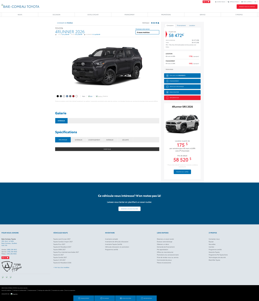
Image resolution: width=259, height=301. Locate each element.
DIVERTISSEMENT (94, 140)
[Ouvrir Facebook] (3, 277)
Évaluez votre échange (164, 242)
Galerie (105, 96)
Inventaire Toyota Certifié (113, 244)
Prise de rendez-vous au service (167, 257)
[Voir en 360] (90, 96)
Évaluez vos (177, 75)
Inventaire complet (111, 239)
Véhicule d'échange (177, 86)
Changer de (65, 23)
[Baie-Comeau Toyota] (20, 5)
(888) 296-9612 (12, 249)
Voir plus (107, 149)
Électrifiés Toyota (214, 260)
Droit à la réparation (70, 290)
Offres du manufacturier (165, 252)
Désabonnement (32, 290)
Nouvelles (212, 244)
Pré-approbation (162, 249)
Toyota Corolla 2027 (60, 257)
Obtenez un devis (163, 244)
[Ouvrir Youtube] (11, 277)
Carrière (211, 247)
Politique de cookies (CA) (44, 290)
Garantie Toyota (214, 252)
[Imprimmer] (158, 23)
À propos (239, 15)
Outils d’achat (93, 15)
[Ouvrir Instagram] (7, 277)
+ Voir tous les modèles (61, 267)
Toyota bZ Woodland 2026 (62, 263)
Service (202, 15)
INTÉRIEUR (109, 140)
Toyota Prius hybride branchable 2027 (66, 252)
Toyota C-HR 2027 (59, 260)
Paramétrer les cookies (58, 290)
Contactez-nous (214, 239)
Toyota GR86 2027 (59, 249)
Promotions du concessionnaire (168, 255)
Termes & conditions (6, 290)
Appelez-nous (234, 2)
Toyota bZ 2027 (58, 255)
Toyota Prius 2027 (59, 244)
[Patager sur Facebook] (152, 23)
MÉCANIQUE (63, 140)
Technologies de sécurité (217, 257)
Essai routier (174, 92)
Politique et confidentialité (19, 290)
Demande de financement (166, 247)
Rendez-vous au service (247, 6)
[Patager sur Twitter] (154, 23)
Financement (129, 15)
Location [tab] (192, 25)
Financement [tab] (181, 25)
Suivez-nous (220, 2)
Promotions (166, 15)
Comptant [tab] (170, 25)
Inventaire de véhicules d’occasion (116, 242)
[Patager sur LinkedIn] (156, 23)
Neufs (20, 15)
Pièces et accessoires (164, 263)
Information (174, 97)
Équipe (211, 242)
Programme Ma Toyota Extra (218, 255)
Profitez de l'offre (182, 172)
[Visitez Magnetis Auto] (15, 294)
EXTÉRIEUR (78, 140)
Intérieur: (61, 121)
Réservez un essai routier (129, 209)
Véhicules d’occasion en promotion (117, 247)
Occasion (56, 15)
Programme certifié (111, 249)
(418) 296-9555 (12, 252)
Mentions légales (169, 69)
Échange (106, 298)
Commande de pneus (164, 260)
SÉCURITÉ (125, 140)
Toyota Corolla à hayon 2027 (63, 242)
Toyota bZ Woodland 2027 (62, 247)
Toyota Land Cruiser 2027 (61, 239)
